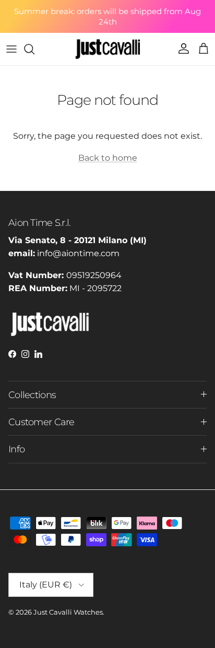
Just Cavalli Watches (68, 612)
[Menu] (11, 49)
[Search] (34, 49)
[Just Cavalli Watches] (108, 49)
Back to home (107, 158)
